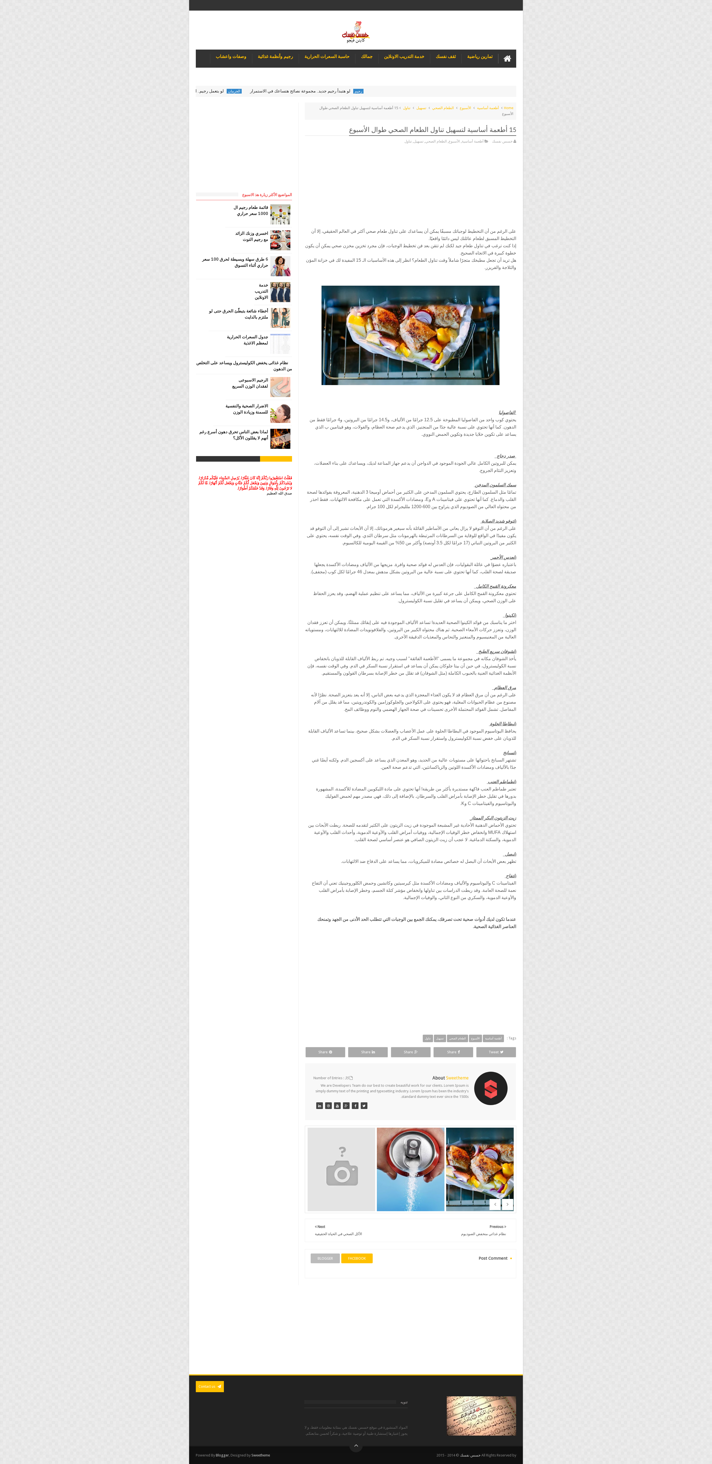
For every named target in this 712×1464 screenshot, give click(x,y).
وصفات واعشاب (231, 56)
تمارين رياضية (480, 56)
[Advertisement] (410, 189)
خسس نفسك (470, 1455)
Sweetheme (260, 1455)
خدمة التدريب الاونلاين (404, 56)
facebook (357, 1258)
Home (508, 108)
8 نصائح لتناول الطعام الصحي (341, 1178)
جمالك (367, 56)
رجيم (421, 91)
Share (451, 1052)
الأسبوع (465, 108)
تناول (407, 108)
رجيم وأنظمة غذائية (275, 56)
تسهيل (421, 108)
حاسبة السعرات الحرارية (327, 56)
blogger (325, 1258)
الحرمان (297, 91)
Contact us (207, 1386)
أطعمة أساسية (488, 108)
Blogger (222, 1455)
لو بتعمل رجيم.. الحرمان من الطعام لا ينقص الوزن (244, 91)
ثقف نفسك (446, 56)
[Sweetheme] (364, 1105)
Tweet (494, 1052)
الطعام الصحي (443, 108)
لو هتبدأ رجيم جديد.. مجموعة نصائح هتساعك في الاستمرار (363, 91)
